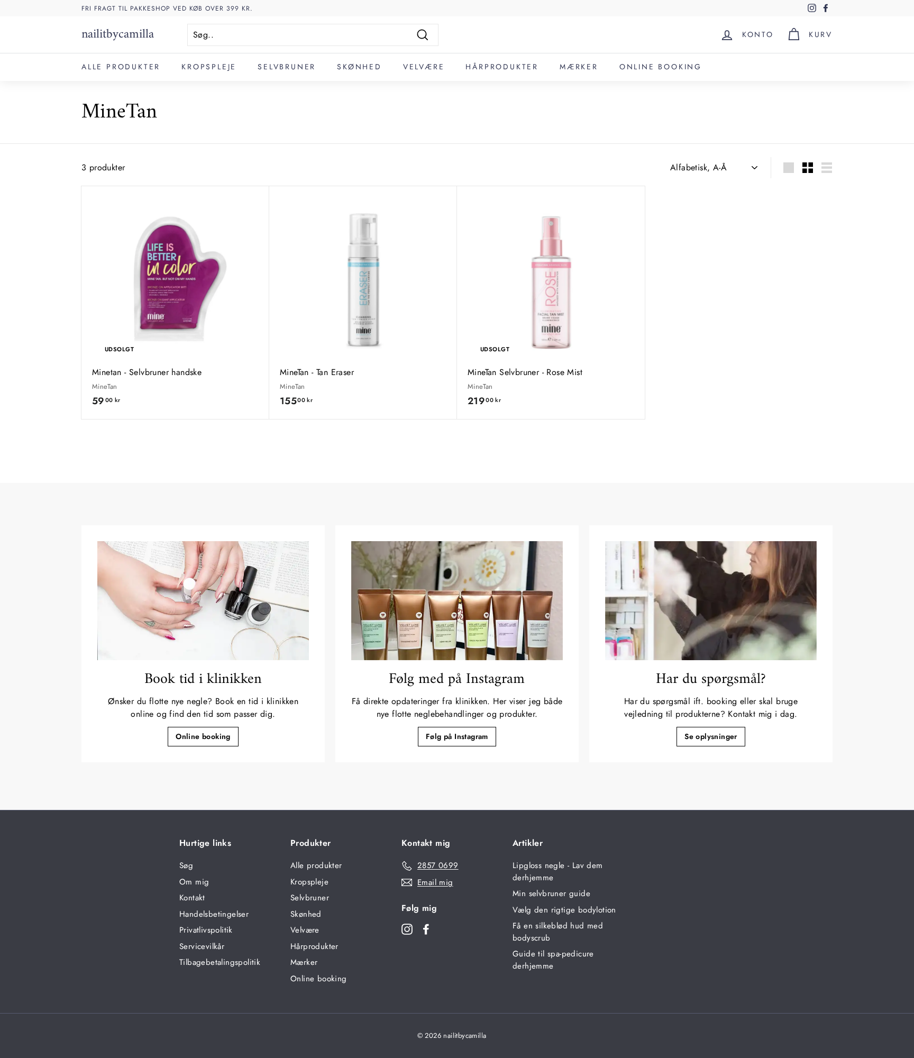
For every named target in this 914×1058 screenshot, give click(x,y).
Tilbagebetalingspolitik (219, 962)
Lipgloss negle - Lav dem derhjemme (558, 871)
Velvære (424, 66)
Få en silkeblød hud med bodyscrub (558, 932)
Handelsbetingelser (214, 914)
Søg (186, 865)
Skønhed (359, 66)
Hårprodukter (501, 66)
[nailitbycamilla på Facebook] (426, 929)
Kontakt (192, 898)
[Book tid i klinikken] (203, 600)
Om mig (194, 882)
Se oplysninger (710, 736)
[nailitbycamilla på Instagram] (407, 929)
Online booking (660, 66)
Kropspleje (208, 66)
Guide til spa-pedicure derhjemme (553, 960)
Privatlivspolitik (206, 930)
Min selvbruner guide (551, 893)
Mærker (579, 66)
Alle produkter (120, 66)
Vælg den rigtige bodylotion (564, 910)
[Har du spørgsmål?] (711, 600)
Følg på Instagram (457, 736)
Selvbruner (287, 66)
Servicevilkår (201, 946)
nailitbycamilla (117, 34)
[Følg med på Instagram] (457, 600)
